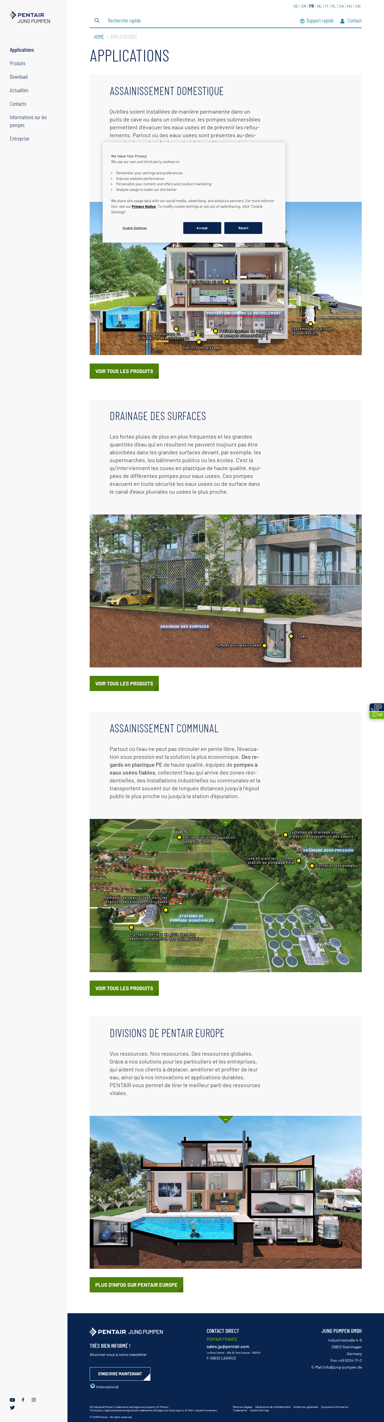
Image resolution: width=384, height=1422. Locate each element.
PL (333, 6)
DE (295, 6)
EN (303, 6)
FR (311, 6)
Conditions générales (305, 1407)
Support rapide (320, 21)
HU (349, 6)
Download (19, 76)
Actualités (19, 90)
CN (357, 6)
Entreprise (19, 138)
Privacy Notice (144, 206)
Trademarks (240, 1410)
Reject (243, 228)
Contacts (18, 103)
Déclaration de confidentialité (272, 1407)
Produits (17, 63)
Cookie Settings (259, 1410)
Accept (201, 228)
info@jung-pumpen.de (342, 1367)
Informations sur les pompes (28, 121)
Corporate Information (334, 1407)
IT (326, 6)
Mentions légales (242, 1407)
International (106, 1386)
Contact (354, 21)
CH (341, 6)
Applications (22, 49)
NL (319, 6)
